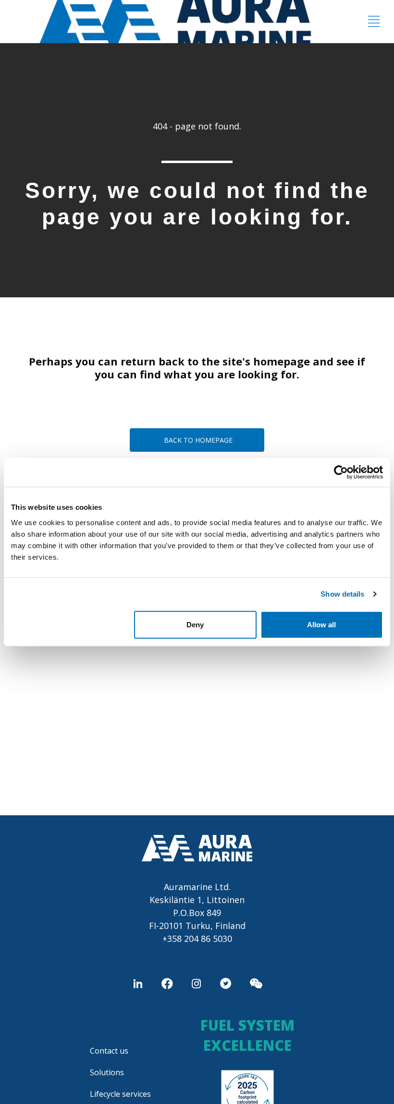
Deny (195, 624)
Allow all (321, 624)
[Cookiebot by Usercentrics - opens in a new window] (341, 472)
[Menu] (374, 22)
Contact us (109, 1050)
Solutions (107, 1072)
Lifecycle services (120, 1094)
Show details (342, 594)
